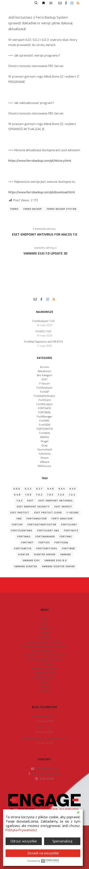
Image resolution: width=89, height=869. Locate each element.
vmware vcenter (25, 566)
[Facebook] (66, 3)
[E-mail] (60, 3)
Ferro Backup (32, 209)
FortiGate (71, 530)
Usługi (45, 632)
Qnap (44, 445)
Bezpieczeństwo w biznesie (44, 641)
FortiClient (44, 400)
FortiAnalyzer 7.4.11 (43, 321)
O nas (44, 623)
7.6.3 (20, 500)
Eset (30, 500)
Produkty (44, 628)
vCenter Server (44, 554)
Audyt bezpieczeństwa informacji (44, 646)
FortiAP (44, 392)
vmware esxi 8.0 (55, 560)
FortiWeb (44, 433)
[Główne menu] (51, 3)
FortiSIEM (44, 425)
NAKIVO (44, 437)
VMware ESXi (31, 560)
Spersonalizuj (62, 841)
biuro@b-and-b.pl (47, 769)
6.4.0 (50, 488)
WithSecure (44, 466)
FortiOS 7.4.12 (43, 331)
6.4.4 (62, 488)
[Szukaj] (36, 3)
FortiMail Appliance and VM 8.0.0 (43, 341)
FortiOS (44, 542)
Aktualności (44, 371)
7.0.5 (50, 494)
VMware (44, 462)
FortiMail (24, 536)
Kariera (44, 686)
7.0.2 (39, 494)
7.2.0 (61, 494)
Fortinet (27, 542)
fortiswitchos (46, 548)
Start (45, 619)
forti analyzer (62, 518)
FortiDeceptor (44, 404)
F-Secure (44, 383)
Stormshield (44, 449)
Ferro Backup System (61, 209)
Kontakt (44, 690)
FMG (19, 518)
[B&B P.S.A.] (15, 3)
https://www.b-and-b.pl (46, 774)
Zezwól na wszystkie (43, 853)
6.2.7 (39, 488)
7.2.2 (72, 494)
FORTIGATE (44, 408)
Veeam (44, 458)
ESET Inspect (63, 506)
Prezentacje (44, 664)
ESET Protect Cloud (48, 512)
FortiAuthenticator (44, 396)
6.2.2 (28, 488)
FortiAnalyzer (44, 387)
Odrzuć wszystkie (24, 841)
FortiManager (44, 416)
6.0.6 (16, 488)
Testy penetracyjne (44, 650)
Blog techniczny (44, 677)
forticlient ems (48, 530)
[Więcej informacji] (43, 3)
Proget (44, 441)
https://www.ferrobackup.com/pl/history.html (39, 161)
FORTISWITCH (44, 429)
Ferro (14, 209)
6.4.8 (17, 494)
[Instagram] (72, 3)
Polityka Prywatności (21, 830)
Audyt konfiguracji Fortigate (44, 659)
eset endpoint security (33, 506)
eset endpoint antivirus (55, 500)
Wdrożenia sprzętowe (44, 668)
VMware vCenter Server (58, 566)
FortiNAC (44, 420)
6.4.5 (73, 488)
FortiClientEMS (21, 530)
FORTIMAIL (44, 412)
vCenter (23, 554)
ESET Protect (19, 512)
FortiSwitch (22, 548)
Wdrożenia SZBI (45, 672)
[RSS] (78, 3)
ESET (45, 379)
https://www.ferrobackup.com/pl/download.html (41, 192)
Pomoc (44, 682)
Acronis (44, 367)
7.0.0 (28, 494)
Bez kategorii (44, 375)
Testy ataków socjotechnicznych (44, 655)
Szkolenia (45, 453)
